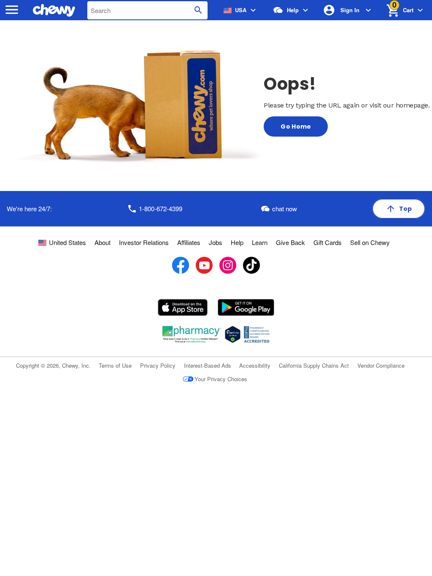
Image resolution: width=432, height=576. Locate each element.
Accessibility (254, 365)
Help (237, 242)
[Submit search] (198, 10)
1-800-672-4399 (160, 208)
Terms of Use (115, 365)
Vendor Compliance (381, 365)
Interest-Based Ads (207, 365)
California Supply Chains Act (314, 365)
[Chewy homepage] (56, 10)
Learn (259, 242)
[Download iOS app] (183, 307)
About (102, 242)
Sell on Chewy (370, 242)
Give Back (290, 242)
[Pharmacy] (192, 334)
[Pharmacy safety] (232, 334)
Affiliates (188, 242)
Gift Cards (327, 242)
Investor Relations (144, 242)
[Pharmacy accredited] (257, 334)
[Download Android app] (246, 307)
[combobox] (147, 10)
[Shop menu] (11, 10)
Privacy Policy (158, 365)
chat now (284, 208)
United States (67, 242)
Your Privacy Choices (220, 379)
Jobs (215, 242)
